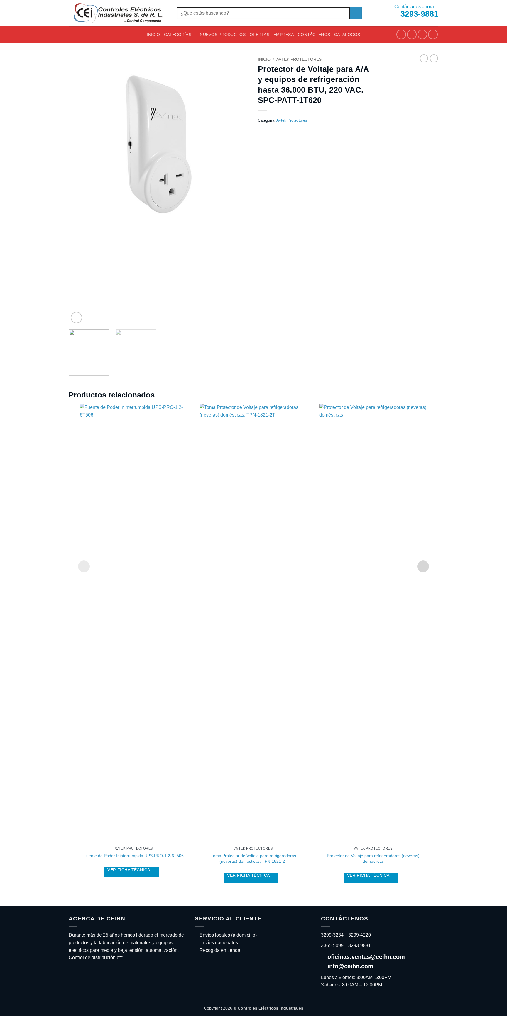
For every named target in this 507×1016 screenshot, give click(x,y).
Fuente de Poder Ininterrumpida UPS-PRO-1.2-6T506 (134, 855)
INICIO (153, 34)
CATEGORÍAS (177, 34)
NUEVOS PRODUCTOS (223, 34)
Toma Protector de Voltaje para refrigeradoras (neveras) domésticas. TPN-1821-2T (253, 858)
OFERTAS (259, 34)
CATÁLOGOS (347, 34)
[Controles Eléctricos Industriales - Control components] (118, 13)
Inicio (264, 59)
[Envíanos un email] (422, 34)
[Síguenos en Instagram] (412, 34)
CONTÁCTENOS (314, 34)
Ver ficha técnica (129, 869)
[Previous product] (434, 58)
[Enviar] (356, 13)
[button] (76, 317)
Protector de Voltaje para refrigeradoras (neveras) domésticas (373, 858)
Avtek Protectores (299, 59)
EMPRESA (283, 34)
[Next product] (424, 58)
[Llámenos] (433, 34)
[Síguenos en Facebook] (401, 34)
